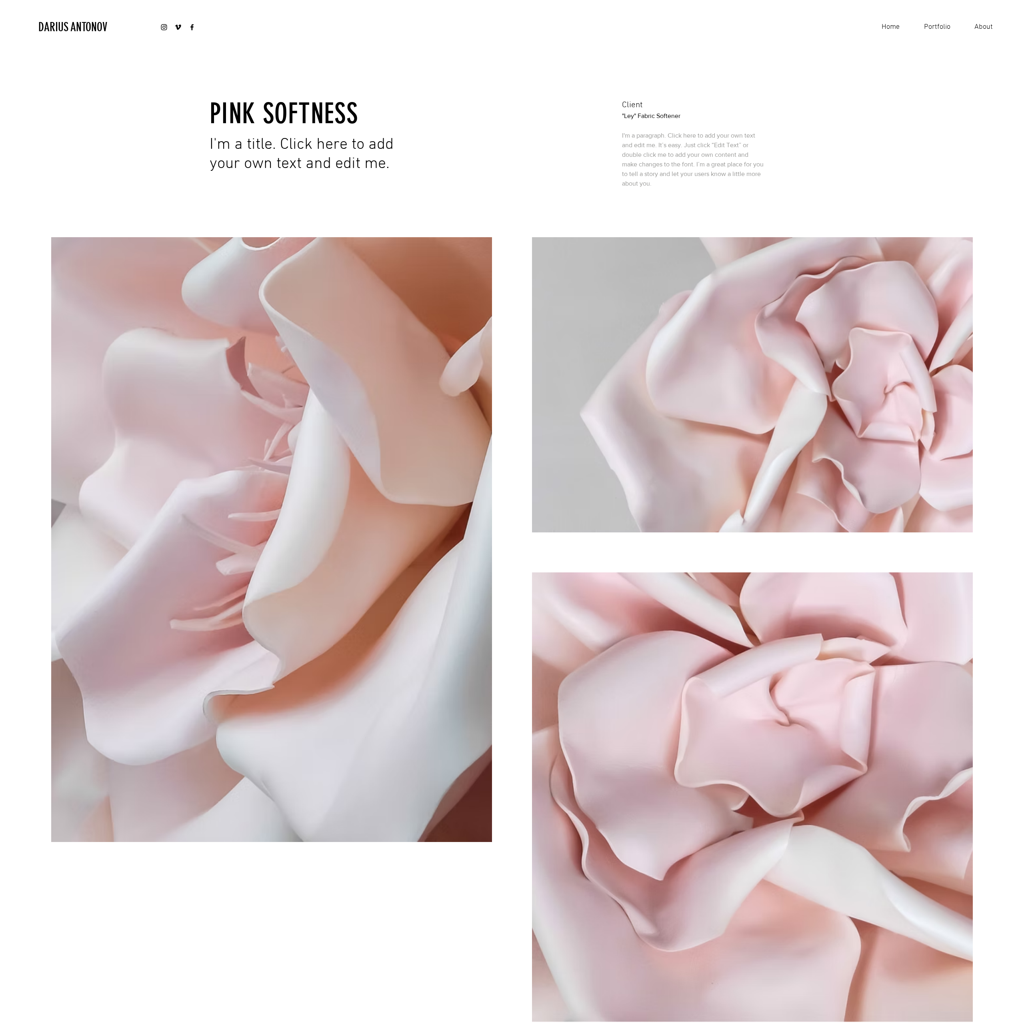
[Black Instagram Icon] (164, 27)
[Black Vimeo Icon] (178, 27)
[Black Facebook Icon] (192, 27)
